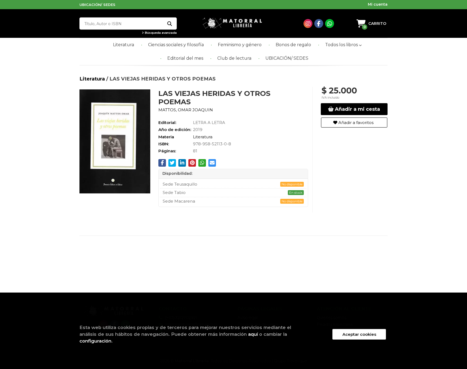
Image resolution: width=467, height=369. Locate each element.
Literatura (92, 79)
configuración (95, 341)
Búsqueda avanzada (160, 32)
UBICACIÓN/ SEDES (97, 4)
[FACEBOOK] (318, 23)
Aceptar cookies (359, 334)
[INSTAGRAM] (307, 23)
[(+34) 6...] (329, 23)
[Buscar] (169, 24)
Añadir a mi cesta (356, 109)
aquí (253, 334)
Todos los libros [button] (342, 44)
